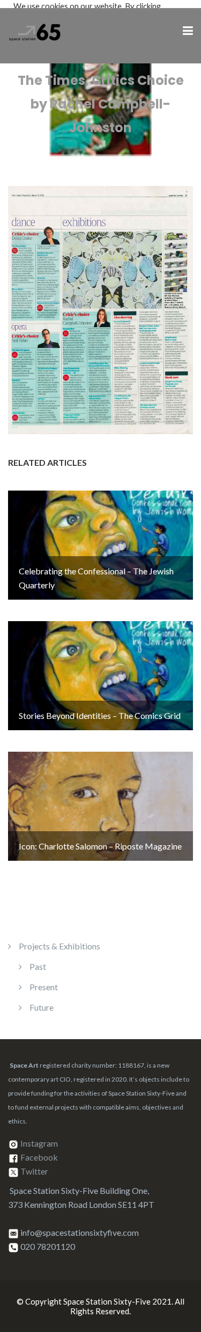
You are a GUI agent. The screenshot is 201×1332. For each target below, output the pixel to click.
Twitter (34, 1171)
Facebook (39, 1157)
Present (43, 987)
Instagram (39, 1143)
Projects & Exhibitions (59, 946)
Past (37, 966)
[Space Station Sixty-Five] (35, 30)
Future (41, 1007)
